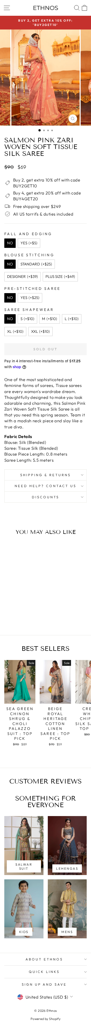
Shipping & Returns (45, 475)
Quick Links (44, 972)
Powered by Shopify (45, 1019)
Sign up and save (44, 984)
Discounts (45, 497)
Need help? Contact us (45, 486)
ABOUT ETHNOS (44, 959)
